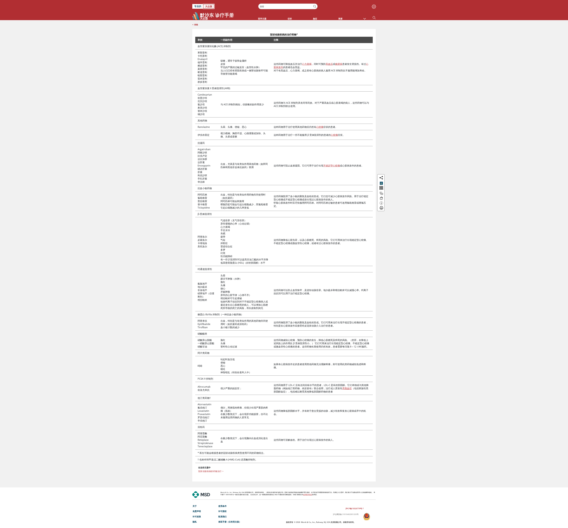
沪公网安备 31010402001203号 (346, 514)
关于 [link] (195, 506)
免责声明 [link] (197, 511)
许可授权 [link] (222, 511)
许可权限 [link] (197, 516)
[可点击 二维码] (381, 188)
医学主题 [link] (262, 18)
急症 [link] (315, 18)
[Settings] (373, 6)
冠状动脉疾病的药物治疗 (211, 471)
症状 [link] (290, 18)
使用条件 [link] (222, 506)
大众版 (208, 6)
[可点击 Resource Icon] (381, 194)
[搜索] (314, 6)
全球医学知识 (307, 494)
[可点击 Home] (381, 199)
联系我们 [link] (222, 516)
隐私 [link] (195, 521)
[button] (365, 17)
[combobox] (287, 6)
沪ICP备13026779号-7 (355, 508)
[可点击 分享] (381, 177)
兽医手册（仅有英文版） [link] (229, 521)
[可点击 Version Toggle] (381, 183)
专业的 (197, 6)
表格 (196, 24)
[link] (223, 6)
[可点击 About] (381, 204)
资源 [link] (340, 18)
